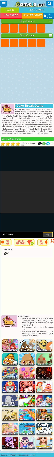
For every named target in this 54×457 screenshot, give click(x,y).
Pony (5, 43)
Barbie (32, 43)
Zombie (41, 28)
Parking (5, 28)
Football (14, 28)
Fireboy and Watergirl (23, 43)
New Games (11, 15)
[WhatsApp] (44, 143)
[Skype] (48, 143)
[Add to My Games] (24, 242)
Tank (32, 28)
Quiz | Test (41, 43)
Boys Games (36, 10)
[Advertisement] (26, 75)
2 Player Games (32, 15)
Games (9, 10)
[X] (40, 143)
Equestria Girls (14, 43)
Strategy (23, 28)
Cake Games (15, 139)
